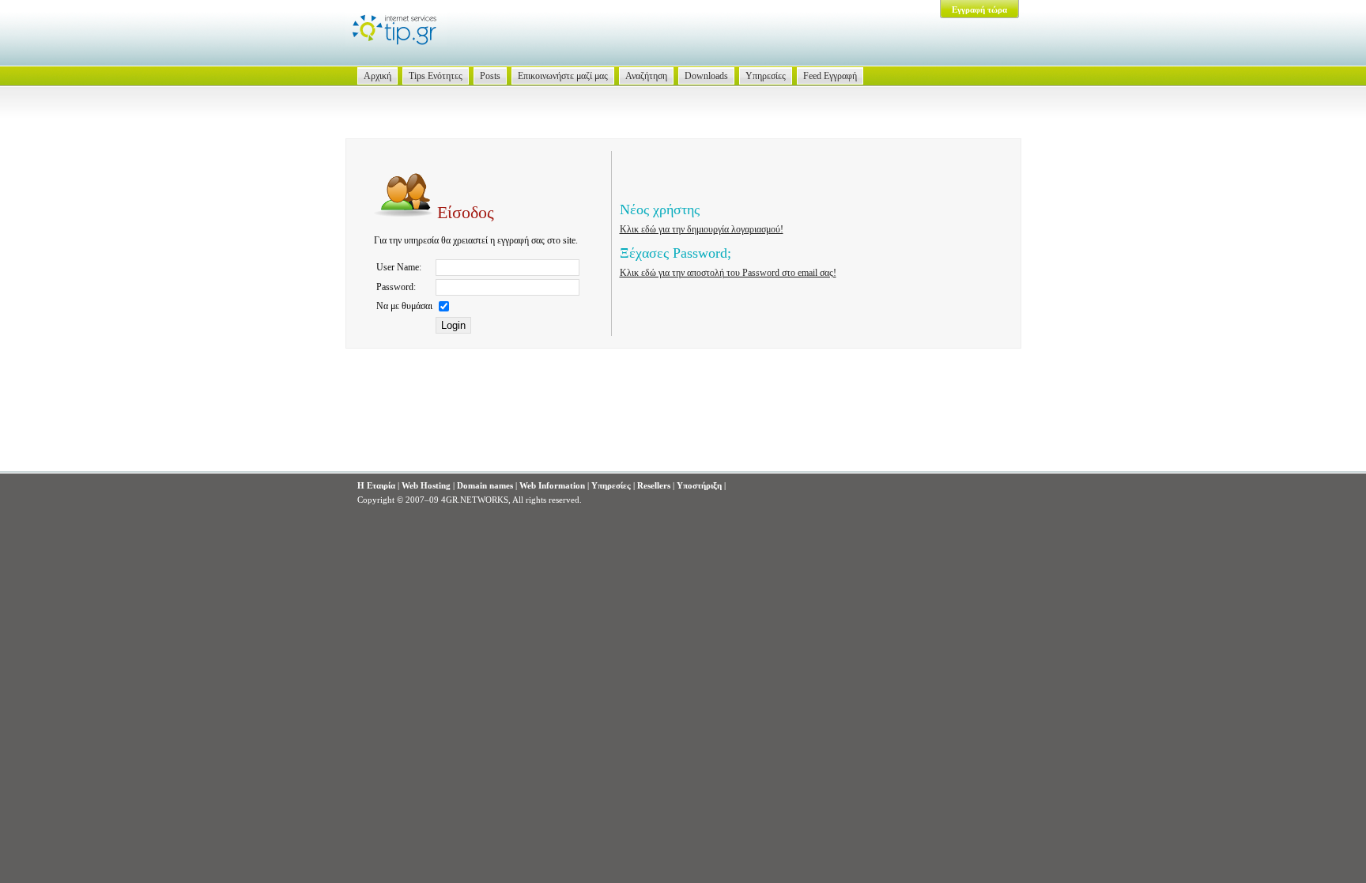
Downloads (706, 75)
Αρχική (377, 75)
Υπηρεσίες (765, 75)
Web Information (552, 485)
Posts (490, 75)
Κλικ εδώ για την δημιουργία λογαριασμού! (701, 229)
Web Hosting (426, 485)
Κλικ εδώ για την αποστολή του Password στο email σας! (728, 272)
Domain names (485, 485)
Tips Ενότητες (435, 75)
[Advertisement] (683, 423)
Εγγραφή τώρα (979, 9)
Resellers (653, 485)
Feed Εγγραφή (830, 75)
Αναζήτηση (646, 75)
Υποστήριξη (699, 485)
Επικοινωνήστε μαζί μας (563, 75)
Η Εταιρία (376, 485)
